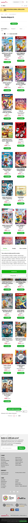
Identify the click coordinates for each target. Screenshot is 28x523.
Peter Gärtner (21, 141)
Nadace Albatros (18, 484)
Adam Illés (21, 199)
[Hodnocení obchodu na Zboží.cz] (21, 497)
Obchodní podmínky (5, 460)
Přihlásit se (21, 448)
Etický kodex (18, 483)
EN (26, 2)
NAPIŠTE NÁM (23, 521)
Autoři (6, 14)
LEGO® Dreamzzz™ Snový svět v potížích (7, 111)
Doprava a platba (4, 463)
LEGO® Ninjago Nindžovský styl (20, 311)
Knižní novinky (18, 457)
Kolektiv (7, 57)
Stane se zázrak (7, 365)
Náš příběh (3, 480)
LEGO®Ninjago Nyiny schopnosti (20, 282)
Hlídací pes (14, 23)
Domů (2, 14)
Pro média (3, 487)
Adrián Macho (21, 113)
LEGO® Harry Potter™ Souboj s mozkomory (7, 198)
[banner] (7, 1)
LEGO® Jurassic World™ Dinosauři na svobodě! (20, 339)
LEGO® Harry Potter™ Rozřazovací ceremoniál (7, 282)
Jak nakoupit (3, 462)
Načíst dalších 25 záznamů (14, 409)
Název (21, 28)
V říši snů (21, 111)
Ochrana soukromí (19, 462)
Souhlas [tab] (5, 248)
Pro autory (3, 484)
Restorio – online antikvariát (21, 486)
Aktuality (3, 457)
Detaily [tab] (14, 248)
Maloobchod (3, 483)
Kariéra (16, 481)
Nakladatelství (4, 481)
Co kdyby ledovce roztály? (21, 366)
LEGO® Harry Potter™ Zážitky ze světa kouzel (7, 339)
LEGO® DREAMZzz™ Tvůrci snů (20, 226)
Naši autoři (3, 459)
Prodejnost (13, 28)
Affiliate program (18, 460)
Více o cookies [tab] (23, 248)
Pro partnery (3, 486)
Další (19, 415)
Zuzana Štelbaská (20, 112)
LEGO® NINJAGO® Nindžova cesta (21, 54)
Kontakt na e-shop (4, 472)
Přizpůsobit (13, 275)
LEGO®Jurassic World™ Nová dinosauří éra (7, 311)
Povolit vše (14, 271)
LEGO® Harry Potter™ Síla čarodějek (7, 394)
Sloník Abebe (21, 197)
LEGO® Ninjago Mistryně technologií (21, 83)
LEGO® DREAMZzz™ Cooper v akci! (7, 169)
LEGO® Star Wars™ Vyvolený (7, 83)
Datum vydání (4, 28)
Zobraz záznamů (19, 411)
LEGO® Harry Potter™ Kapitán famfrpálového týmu (7, 141)
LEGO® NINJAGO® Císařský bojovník (21, 169)
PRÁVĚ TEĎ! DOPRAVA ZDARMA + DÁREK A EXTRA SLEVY (14, 10)
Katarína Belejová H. (21, 368)
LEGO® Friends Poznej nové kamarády (7, 226)
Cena (2, 30)
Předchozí (10, 415)
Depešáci (21, 139)
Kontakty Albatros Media (20, 472)
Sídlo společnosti (4, 474)
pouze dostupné (13, 34)
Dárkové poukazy (18, 459)
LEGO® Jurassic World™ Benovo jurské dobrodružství (7, 55)
